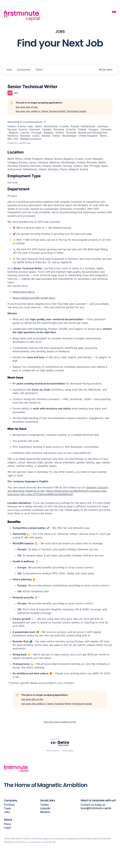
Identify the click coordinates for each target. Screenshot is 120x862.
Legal (7, 827)
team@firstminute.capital (96, 808)
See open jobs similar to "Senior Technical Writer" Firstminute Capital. (51, 111)
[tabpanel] (60, 442)
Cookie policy (68, 750)
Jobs (7, 812)
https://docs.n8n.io (23, 291)
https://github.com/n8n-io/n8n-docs (33, 297)
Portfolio (9, 804)
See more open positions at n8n (60, 721)
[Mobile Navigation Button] (114, 12)
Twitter (44, 804)
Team (7, 808)
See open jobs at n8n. (27, 107)
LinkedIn (45, 808)
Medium (45, 812)
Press (7, 824)
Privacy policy (53, 750)
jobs (9, 69)
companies (23, 69)
